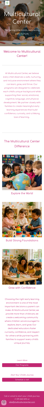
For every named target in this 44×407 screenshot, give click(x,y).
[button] (2, 3)
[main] (22, 23)
